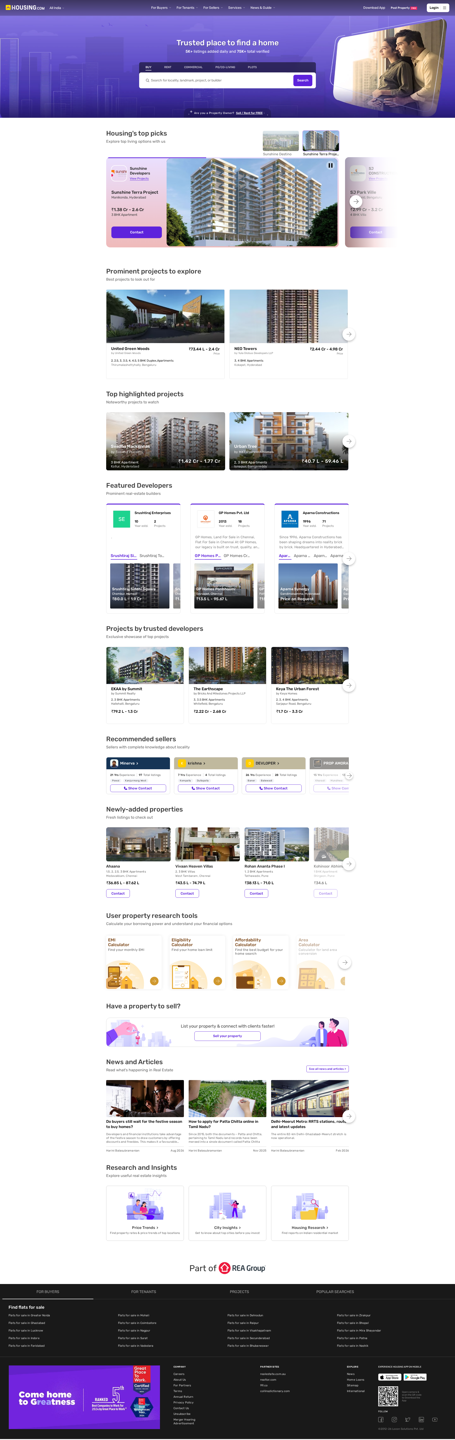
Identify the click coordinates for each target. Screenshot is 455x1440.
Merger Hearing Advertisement (184, 1421)
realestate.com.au (273, 1374)
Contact (136, 232)
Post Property (403, 7)
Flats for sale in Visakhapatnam (249, 1330)
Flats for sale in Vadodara (135, 1345)
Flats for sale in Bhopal (353, 1323)
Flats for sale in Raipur (243, 1323)
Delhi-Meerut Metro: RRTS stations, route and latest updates (308, 1124)
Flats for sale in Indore (24, 1338)
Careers (178, 1374)
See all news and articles (327, 1069)
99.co (264, 1385)
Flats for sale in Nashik (352, 1345)
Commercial (193, 67)
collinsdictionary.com (275, 1391)
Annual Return (183, 1396)
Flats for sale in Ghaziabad (27, 1323)
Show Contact (140, 788)
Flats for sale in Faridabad (27, 1345)
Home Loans (355, 1379)
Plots (252, 67)
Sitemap (352, 1385)
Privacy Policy (183, 1402)
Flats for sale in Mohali (133, 1315)
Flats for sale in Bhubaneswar (248, 1345)
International (356, 1391)
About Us (179, 1379)
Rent (167, 67)
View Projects (139, 178)
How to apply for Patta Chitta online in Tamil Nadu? (223, 1124)
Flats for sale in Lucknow (26, 1330)
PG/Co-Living (225, 67)
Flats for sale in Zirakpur (354, 1315)
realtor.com (268, 1379)
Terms (177, 1391)
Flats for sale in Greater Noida (29, 1315)
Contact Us (181, 1408)
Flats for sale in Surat (133, 1338)
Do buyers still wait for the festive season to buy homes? (144, 1124)
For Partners (182, 1385)
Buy (148, 67)
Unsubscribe (182, 1414)
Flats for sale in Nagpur (134, 1330)
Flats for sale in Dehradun (245, 1315)
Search (303, 80)
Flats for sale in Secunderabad (249, 1338)
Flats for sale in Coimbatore (137, 1323)
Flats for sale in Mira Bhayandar (359, 1330)
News (351, 1374)
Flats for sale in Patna (352, 1338)
